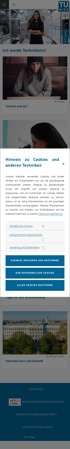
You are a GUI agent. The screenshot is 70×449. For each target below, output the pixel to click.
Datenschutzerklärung (50, 214)
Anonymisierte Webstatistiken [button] (26, 234)
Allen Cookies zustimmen (35, 285)
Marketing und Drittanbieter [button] (24, 247)
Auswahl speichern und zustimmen (35, 260)
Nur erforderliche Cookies (35, 272)
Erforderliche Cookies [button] (21, 226)
